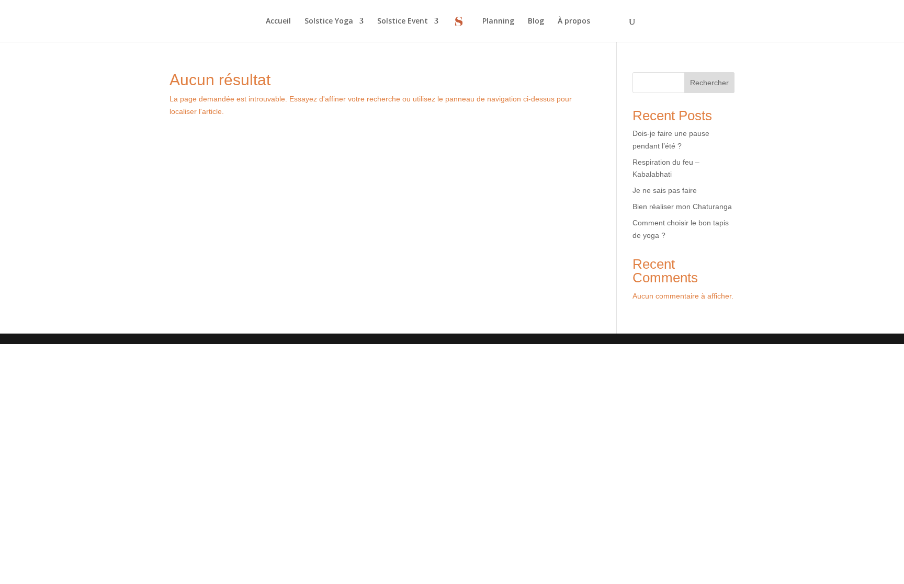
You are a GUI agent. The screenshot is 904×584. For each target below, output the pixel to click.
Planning (498, 21)
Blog (536, 21)
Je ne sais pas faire (664, 190)
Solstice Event (402, 21)
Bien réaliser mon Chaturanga (682, 206)
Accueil (278, 21)
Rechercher (709, 82)
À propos (574, 21)
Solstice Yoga (328, 21)
